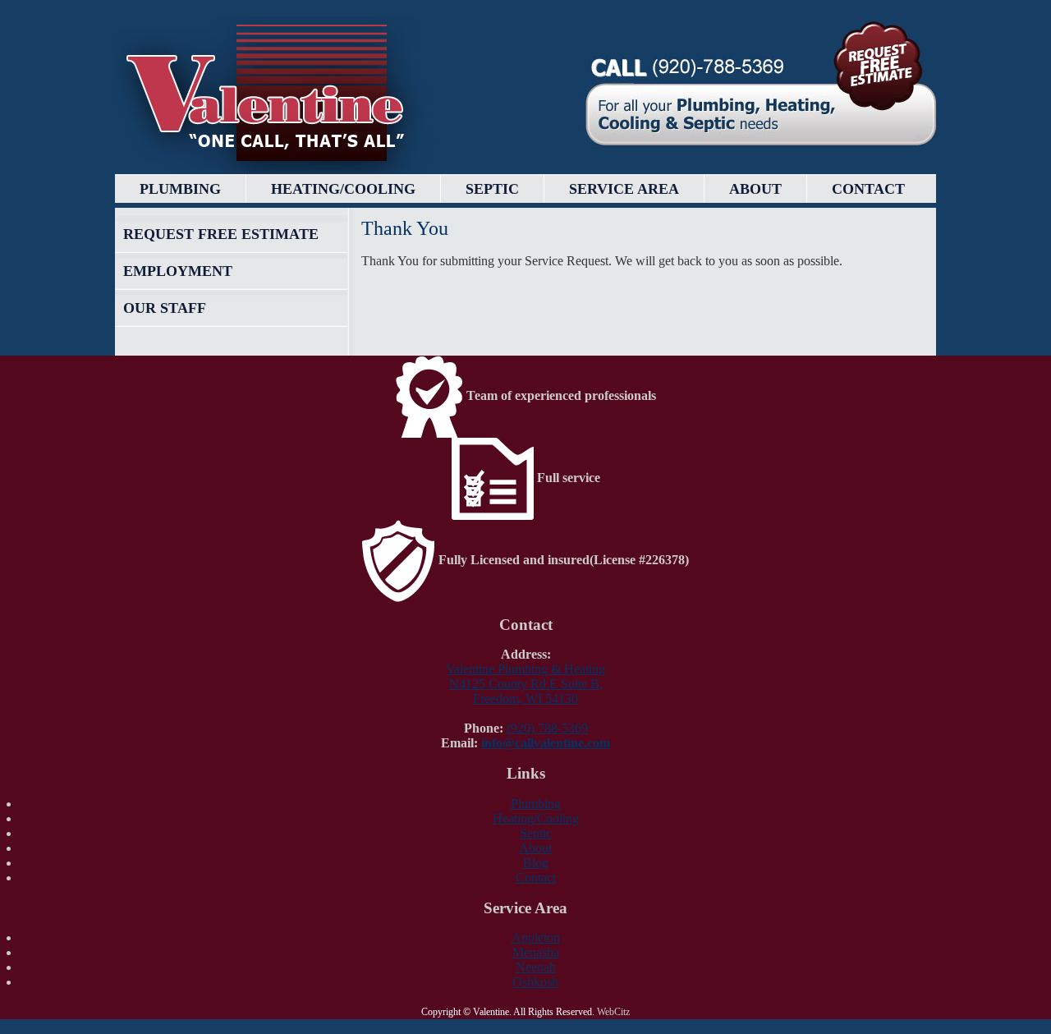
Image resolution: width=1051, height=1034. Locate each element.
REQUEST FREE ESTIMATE (221, 234)
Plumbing (180, 189)
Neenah (536, 967)
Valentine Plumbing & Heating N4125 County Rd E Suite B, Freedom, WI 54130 (525, 683)
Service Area (624, 189)
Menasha (535, 952)
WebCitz (613, 1012)
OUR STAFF (164, 308)
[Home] (275, 95)
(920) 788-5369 (547, 728)
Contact (868, 189)
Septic (492, 189)
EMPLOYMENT (177, 271)
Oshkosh (535, 982)
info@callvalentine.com (545, 743)
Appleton (536, 937)
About (755, 189)
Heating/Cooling (343, 189)
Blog (535, 863)
